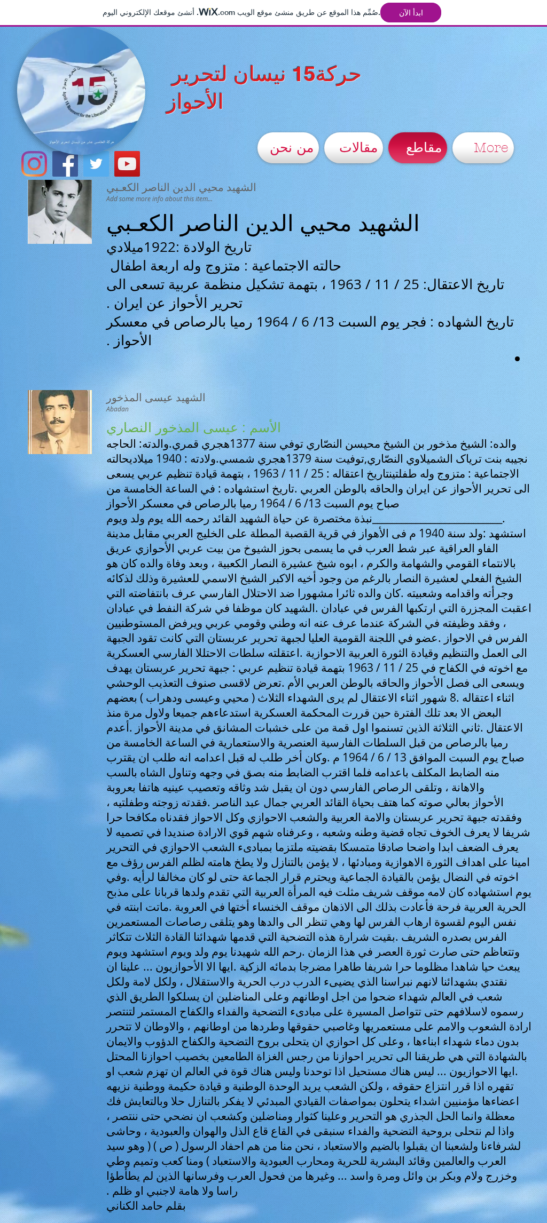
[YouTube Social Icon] (127, 164)
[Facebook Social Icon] (65, 164)
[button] (131, 143)
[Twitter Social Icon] (96, 164)
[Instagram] (34, 164)
